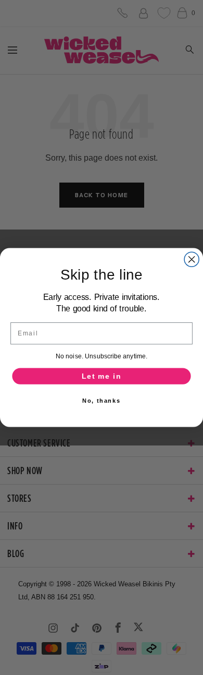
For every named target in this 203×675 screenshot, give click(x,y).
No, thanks (101, 400)
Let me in (101, 376)
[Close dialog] (191, 259)
